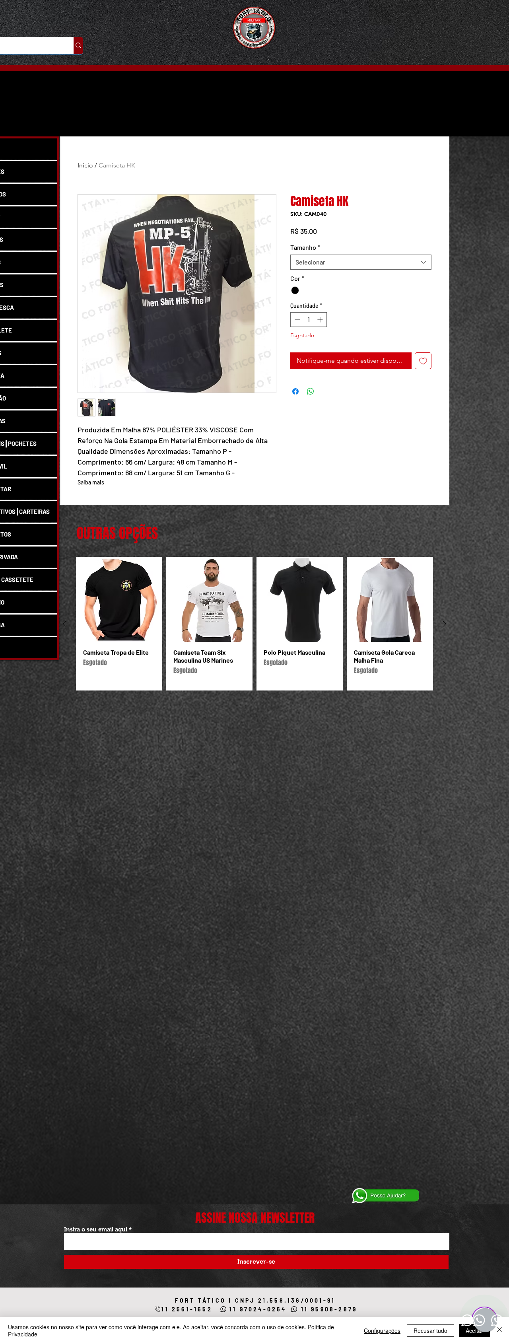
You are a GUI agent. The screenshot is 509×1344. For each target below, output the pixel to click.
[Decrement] (296, 320)
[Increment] (321, 320)
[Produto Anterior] (64, 623)
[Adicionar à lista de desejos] (423, 360)
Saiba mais (91, 482)
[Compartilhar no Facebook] (295, 391)
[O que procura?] (78, 45)
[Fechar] (499, 1330)
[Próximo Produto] (444, 623)
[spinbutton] (308, 320)
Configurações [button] (382, 1330)
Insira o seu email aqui (95, 1229)
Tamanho (305, 247)
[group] (254, 623)
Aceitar (474, 1330)
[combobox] (360, 262)
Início (85, 165)
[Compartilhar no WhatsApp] (310, 391)
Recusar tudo (430, 1330)
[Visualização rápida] (119, 600)
